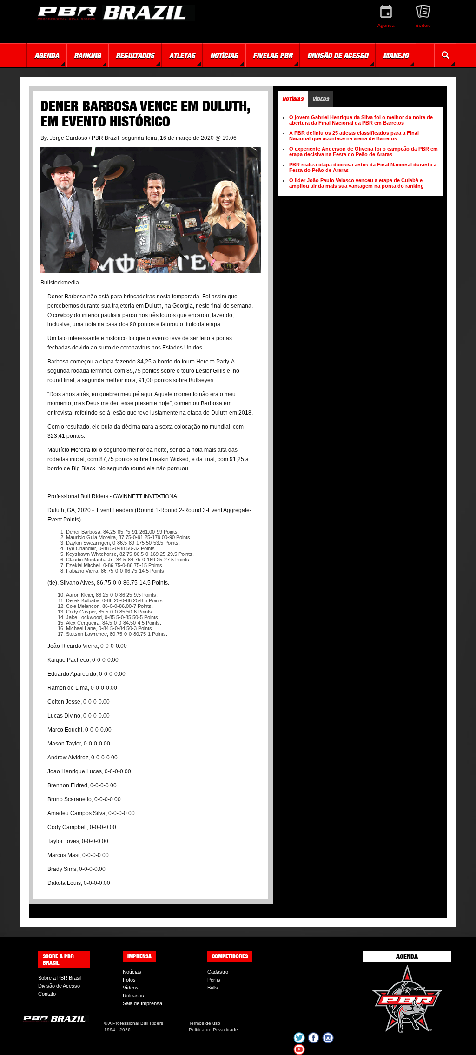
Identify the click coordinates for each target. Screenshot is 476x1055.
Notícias (132, 972)
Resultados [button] (135, 55)
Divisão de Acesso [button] (337, 55)
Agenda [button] (46, 55)
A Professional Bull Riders (135, 1023)
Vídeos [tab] (320, 99)
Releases (133, 995)
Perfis (213, 979)
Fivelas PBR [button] (272, 55)
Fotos (129, 979)
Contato (47, 993)
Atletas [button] (182, 55)
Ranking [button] (87, 55)
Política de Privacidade (213, 1029)
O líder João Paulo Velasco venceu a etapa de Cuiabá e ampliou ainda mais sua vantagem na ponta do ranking (356, 183)
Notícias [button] (224, 55)
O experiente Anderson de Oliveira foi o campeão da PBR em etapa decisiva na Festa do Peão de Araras (363, 151)
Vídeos (131, 987)
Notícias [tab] (292, 99)
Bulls (212, 987)
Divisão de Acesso (59, 986)
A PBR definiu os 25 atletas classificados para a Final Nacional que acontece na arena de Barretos (354, 135)
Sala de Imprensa (142, 1003)
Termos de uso (204, 1023)
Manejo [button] (396, 55)
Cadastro (217, 972)
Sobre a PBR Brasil (59, 978)
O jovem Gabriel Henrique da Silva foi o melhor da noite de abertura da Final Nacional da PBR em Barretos (361, 119)
